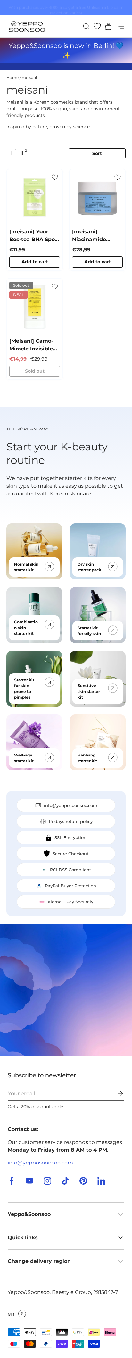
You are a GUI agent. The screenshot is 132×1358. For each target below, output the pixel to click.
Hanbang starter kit (87, 758)
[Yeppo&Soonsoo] (66, 990)
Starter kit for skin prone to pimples (24, 688)
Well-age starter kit (24, 758)
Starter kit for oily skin (89, 630)
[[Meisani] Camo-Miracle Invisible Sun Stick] (34, 307)
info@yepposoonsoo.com (40, 1163)
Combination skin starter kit (26, 628)
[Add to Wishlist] (54, 177)
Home (12, 77)
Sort (97, 153)
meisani (29, 77)
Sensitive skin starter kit (89, 691)
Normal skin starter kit (26, 567)
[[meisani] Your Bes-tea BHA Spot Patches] (34, 197)
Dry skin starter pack (89, 567)
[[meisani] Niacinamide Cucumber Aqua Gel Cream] (97, 197)
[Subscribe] (116, 1094)
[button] (106, 26)
